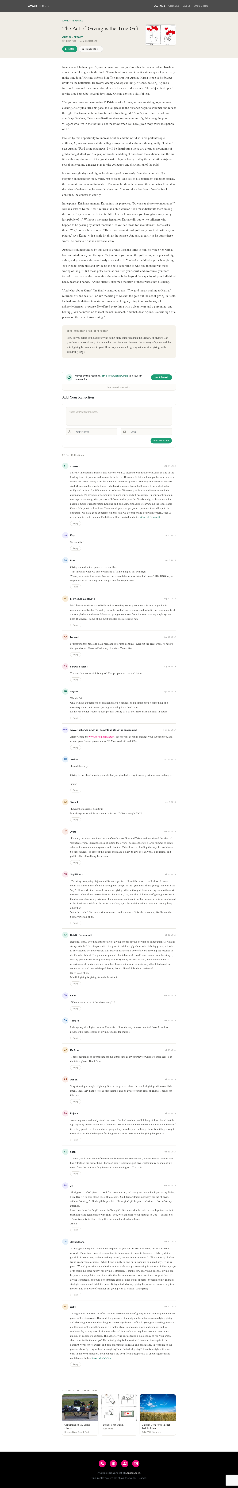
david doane (77, 1241)
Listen (71, 48)
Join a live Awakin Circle (114, 375)
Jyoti (73, 831)
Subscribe (201, 5)
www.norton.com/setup (101, 736)
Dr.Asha (74, 1050)
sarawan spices (79, 666)
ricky (73, 1306)
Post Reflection (161, 440)
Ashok (74, 1079)
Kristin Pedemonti (81, 934)
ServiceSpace (132, 1472)
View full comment (150, 517)
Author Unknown (72, 36)
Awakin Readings (72, 20)
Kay (72, 535)
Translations (91, 48)
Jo (71, 1185)
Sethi (73, 1151)
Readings (159, 5)
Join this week (161, 377)
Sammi (74, 802)
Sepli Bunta (76, 874)
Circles (173, 5)
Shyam (74, 691)
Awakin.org (38, 5)
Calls (186, 5)
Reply (75, 523)
